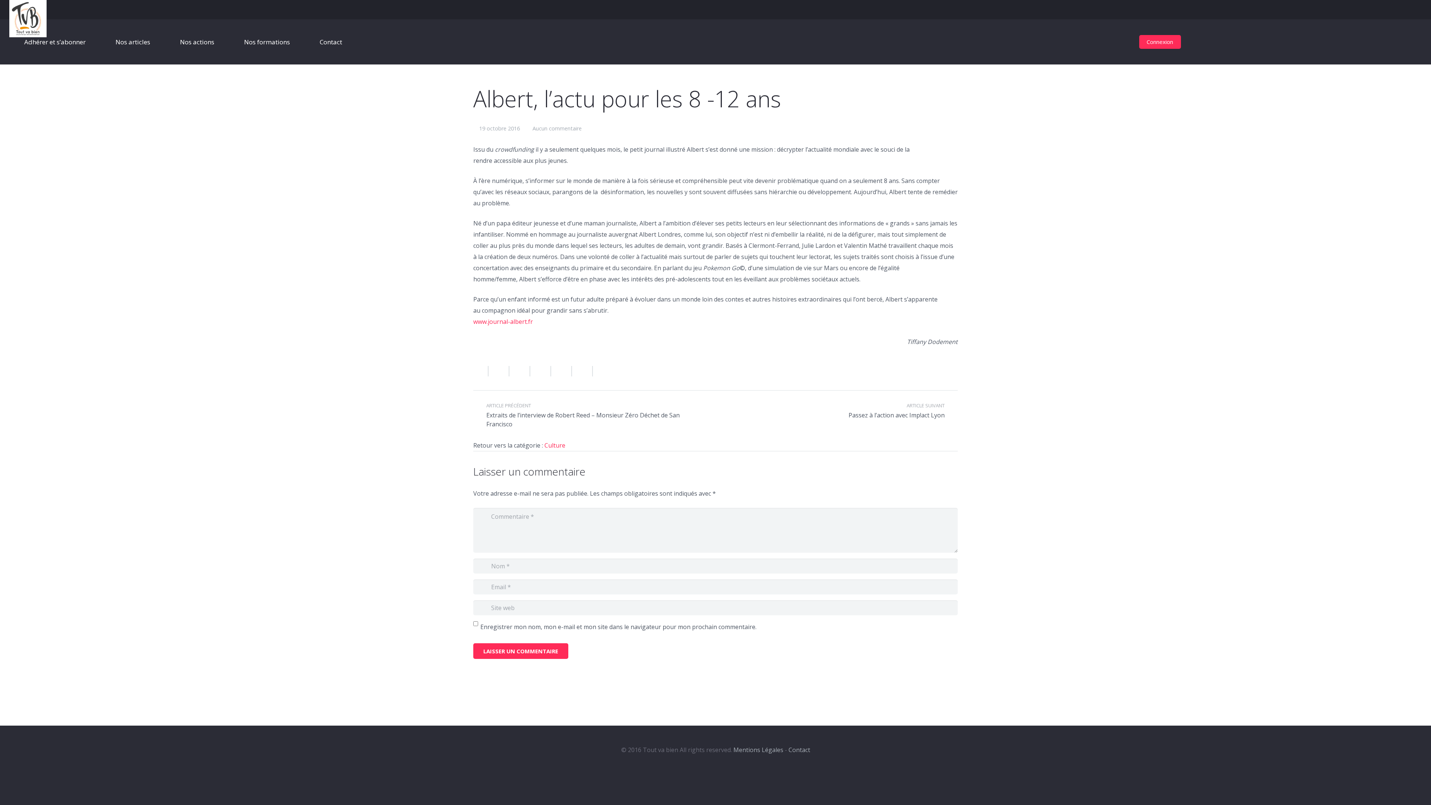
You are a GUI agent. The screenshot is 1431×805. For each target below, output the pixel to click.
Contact (799, 750)
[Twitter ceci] (519, 371)
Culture (554, 445)
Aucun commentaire (557, 128)
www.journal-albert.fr (503, 322)
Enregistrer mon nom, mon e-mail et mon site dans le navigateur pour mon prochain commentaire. (618, 627)
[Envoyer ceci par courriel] (481, 371)
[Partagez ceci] (499, 371)
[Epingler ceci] (582, 371)
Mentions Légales (758, 750)
